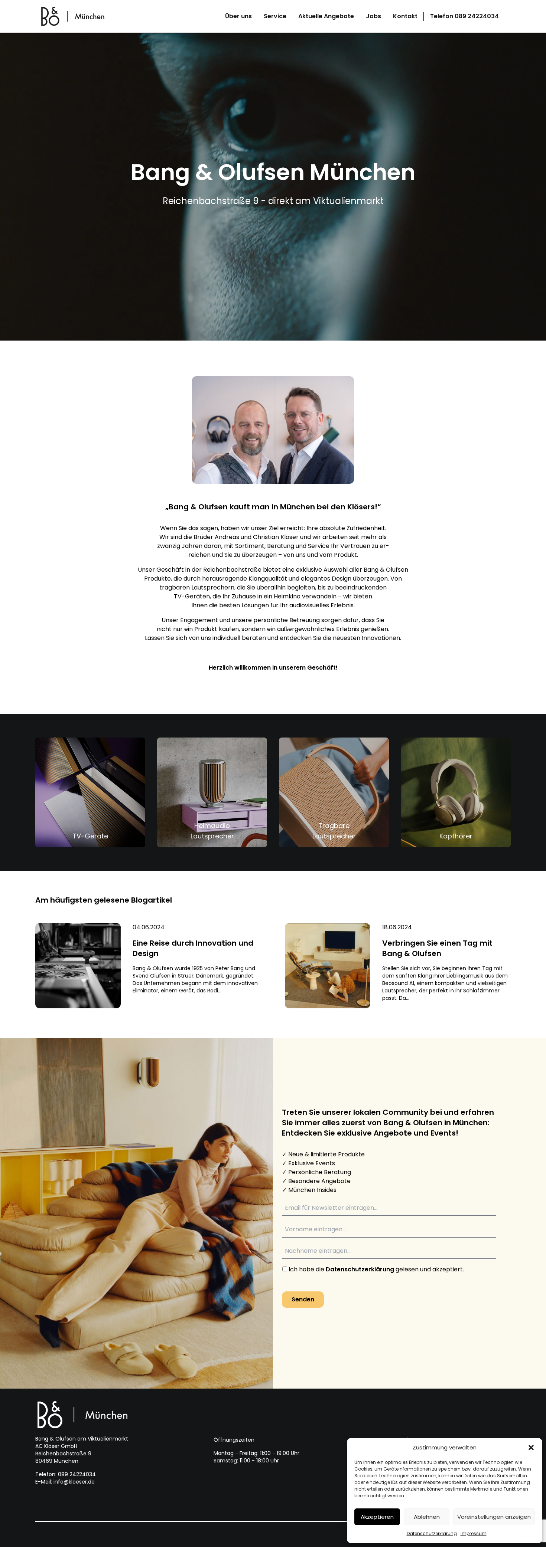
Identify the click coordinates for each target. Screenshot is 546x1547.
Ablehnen (427, 1517)
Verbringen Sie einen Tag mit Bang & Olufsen (437, 948)
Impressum (474, 1533)
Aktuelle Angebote (326, 16)
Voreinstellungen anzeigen (494, 1517)
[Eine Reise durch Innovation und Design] (78, 965)
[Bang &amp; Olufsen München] (73, 16)
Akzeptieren (377, 1517)
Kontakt (405, 16)
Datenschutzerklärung (432, 1533)
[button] (531, 1447)
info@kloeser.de (74, 1481)
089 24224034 (464, 16)
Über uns (238, 16)
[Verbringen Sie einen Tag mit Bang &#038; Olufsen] (327, 965)
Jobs (373, 16)
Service (275, 16)
